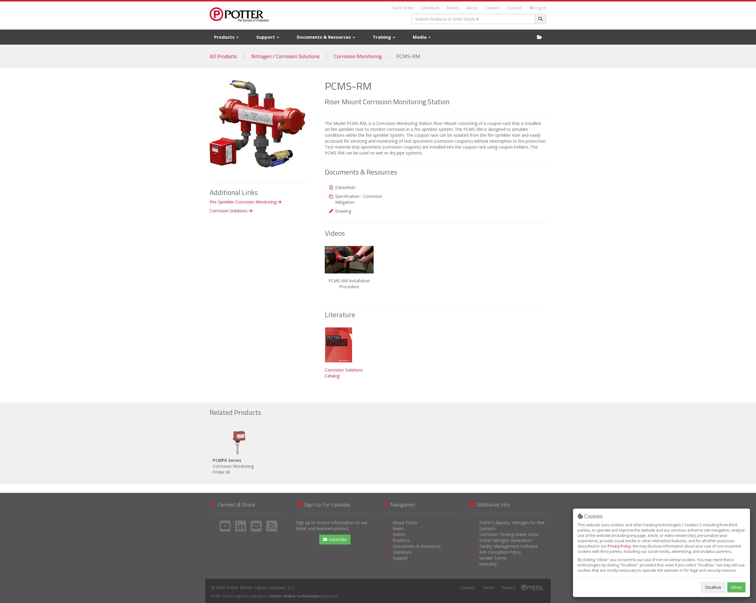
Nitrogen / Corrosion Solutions (285, 56)
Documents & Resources (324, 37)
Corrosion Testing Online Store (508, 534)
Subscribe (337, 539)
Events (453, 8)
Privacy (508, 587)
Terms (488, 587)
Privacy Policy (619, 546)
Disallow (713, 587)
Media (420, 37)
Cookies (467, 587)
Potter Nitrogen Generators (505, 540)
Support (266, 37)
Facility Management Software (508, 546)
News (398, 528)
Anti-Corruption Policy (500, 552)
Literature (430, 8)
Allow (736, 587)
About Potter (405, 522)
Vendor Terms (492, 558)
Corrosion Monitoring (358, 56)
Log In (540, 8)
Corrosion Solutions (229, 211)
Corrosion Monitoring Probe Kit (233, 466)
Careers (492, 8)
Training (382, 37)
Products (225, 37)
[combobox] (473, 19)
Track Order (402, 8)
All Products (223, 56)
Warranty (488, 564)
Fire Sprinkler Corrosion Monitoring (244, 202)
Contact (514, 8)
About (472, 8)
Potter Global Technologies (296, 596)
